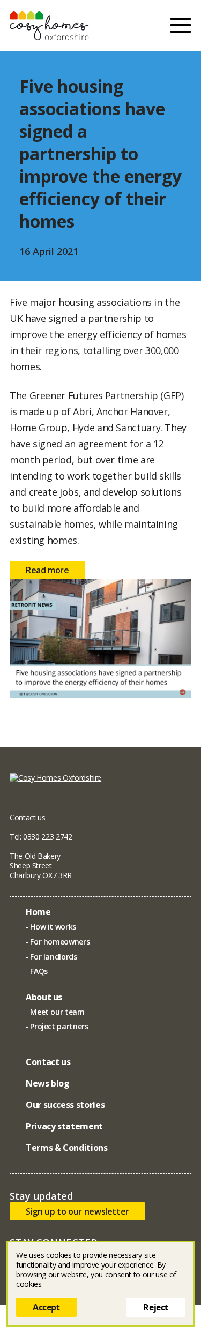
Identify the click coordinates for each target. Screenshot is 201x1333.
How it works (53, 927)
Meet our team (57, 1012)
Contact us (27, 817)
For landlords (53, 957)
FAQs (39, 971)
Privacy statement (64, 1126)
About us (44, 997)
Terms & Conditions (67, 1147)
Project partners (59, 1026)
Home (38, 912)
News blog (48, 1083)
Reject (155, 1307)
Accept (46, 1307)
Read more (47, 570)
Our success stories (65, 1104)
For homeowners (60, 942)
